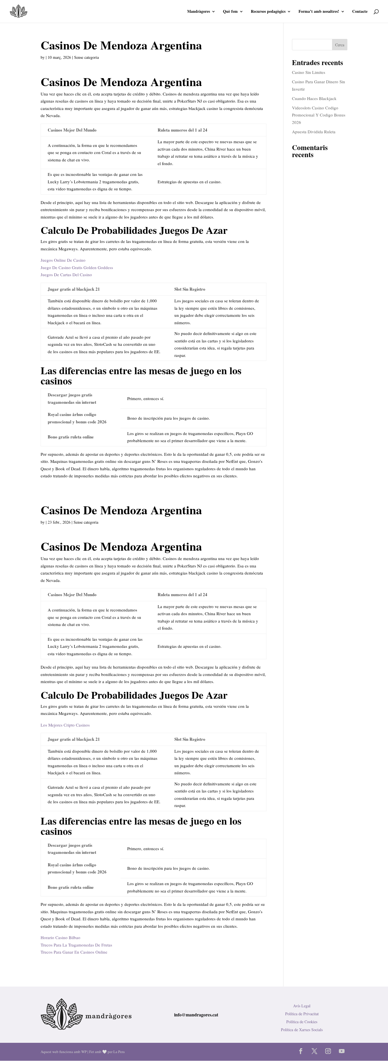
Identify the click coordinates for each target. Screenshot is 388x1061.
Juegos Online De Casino (63, 260)
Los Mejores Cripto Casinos (65, 725)
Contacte (360, 11)
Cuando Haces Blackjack (314, 98)
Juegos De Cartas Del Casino (66, 274)
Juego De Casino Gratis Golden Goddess (77, 267)
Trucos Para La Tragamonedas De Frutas (76, 945)
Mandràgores (198, 11)
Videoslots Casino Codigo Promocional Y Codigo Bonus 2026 (318, 115)
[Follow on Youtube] (341, 1051)
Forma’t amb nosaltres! (319, 11)
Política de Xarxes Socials (302, 1029)
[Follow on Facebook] (300, 1051)
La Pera (119, 1051)
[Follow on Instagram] (328, 1051)
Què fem (230, 11)
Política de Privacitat (302, 1013)
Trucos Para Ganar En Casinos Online (74, 952)
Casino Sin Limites (308, 72)
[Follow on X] (314, 1051)
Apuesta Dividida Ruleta (313, 131)
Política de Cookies (301, 1021)
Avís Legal (301, 1005)
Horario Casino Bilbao (60, 937)
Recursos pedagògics (268, 11)
